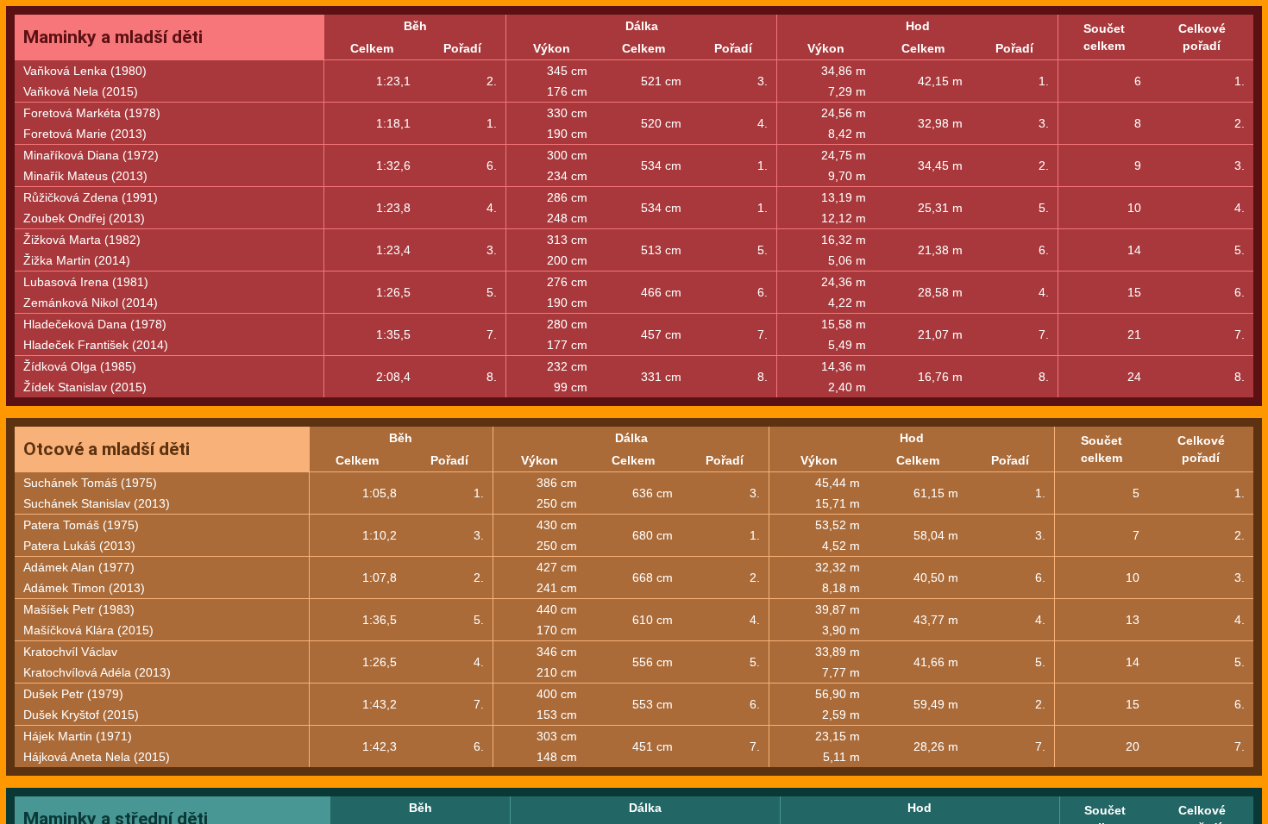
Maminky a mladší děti (113, 37)
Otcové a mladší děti (106, 449)
